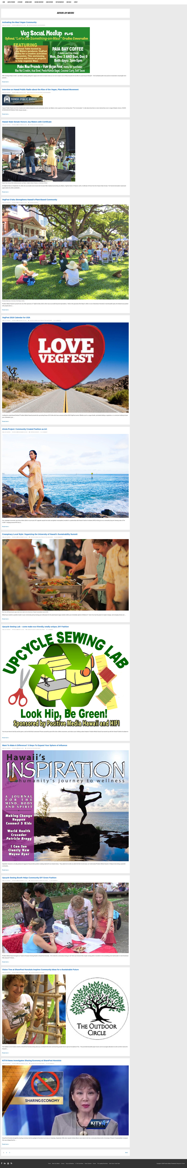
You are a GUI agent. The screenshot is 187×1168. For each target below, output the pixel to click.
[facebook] (2, 1163)
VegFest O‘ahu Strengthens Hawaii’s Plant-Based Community (29, 200)
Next (126, 1152)
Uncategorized (41, 25)
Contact (75, 2)
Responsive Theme (181, 1163)
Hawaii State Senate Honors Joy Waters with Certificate (26, 122)
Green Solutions (49, 2)
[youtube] (8, 1163)
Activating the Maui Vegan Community (19, 22)
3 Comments (58, 320)
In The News (20, 2)
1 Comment (44, 432)
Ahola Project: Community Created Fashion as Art (24, 429)
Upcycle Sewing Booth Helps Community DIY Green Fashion (29, 878)
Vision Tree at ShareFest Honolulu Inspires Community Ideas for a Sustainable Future (40, 969)
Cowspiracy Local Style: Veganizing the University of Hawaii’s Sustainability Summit (39, 534)
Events (35, 25)
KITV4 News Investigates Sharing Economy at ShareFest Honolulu (31, 1060)
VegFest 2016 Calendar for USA (16, 317)
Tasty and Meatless (60, 2)
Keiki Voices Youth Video (114, 1163)
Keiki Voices (68, 2)
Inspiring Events (28, 2)
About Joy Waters (11, 2)
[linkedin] (5, 1163)
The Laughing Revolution (102, 1163)
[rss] (11, 1163)
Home (4, 2)
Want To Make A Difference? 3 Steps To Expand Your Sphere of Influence (34, 745)
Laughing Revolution (38, 2)
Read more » (5, 81)
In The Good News (38, 92)
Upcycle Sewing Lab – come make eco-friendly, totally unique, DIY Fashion (35, 627)
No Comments (59, 537)
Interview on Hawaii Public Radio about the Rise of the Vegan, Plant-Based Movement (40, 89)
